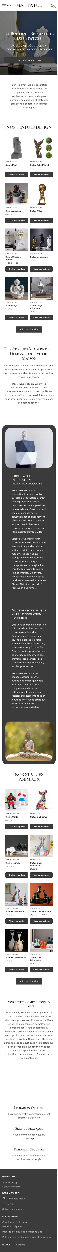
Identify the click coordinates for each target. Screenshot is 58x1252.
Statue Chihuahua (38, 817)
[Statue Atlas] (41, 194)
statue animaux (25, 1054)
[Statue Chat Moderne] (16, 940)
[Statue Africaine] (16, 194)
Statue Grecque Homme (13, 258)
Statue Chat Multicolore (36, 864)
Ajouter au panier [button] (16, 174)
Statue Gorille (11, 817)
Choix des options (17, 220)
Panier (10, 1204)
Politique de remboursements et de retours (27, 1237)
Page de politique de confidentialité (22, 1231)
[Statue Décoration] (41, 240)
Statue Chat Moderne (15, 957)
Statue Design (11, 162)
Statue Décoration (39, 257)
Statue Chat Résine (14, 911)
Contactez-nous (16, 1198)
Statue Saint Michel (39, 165)
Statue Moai (11, 165)
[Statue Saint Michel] (41, 148)
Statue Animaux (12, 814)
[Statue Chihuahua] (41, 800)
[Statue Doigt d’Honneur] (41, 288)
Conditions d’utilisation (15, 1222)
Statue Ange (11, 305)
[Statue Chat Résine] (16, 894)
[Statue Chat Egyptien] (41, 894)
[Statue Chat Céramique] (41, 940)
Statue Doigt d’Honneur (36, 306)
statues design (25, 383)
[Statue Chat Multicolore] (41, 846)
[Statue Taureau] (16, 846)
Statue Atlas (36, 211)
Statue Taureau (12, 863)
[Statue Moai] (16, 148)
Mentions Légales (12, 1226)
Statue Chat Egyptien (40, 911)
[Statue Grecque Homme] (16, 240)
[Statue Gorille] (16, 800)
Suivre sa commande (14, 1209)
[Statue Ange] (16, 288)
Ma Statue (19, 1244)
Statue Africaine (13, 211)
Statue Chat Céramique (36, 958)
